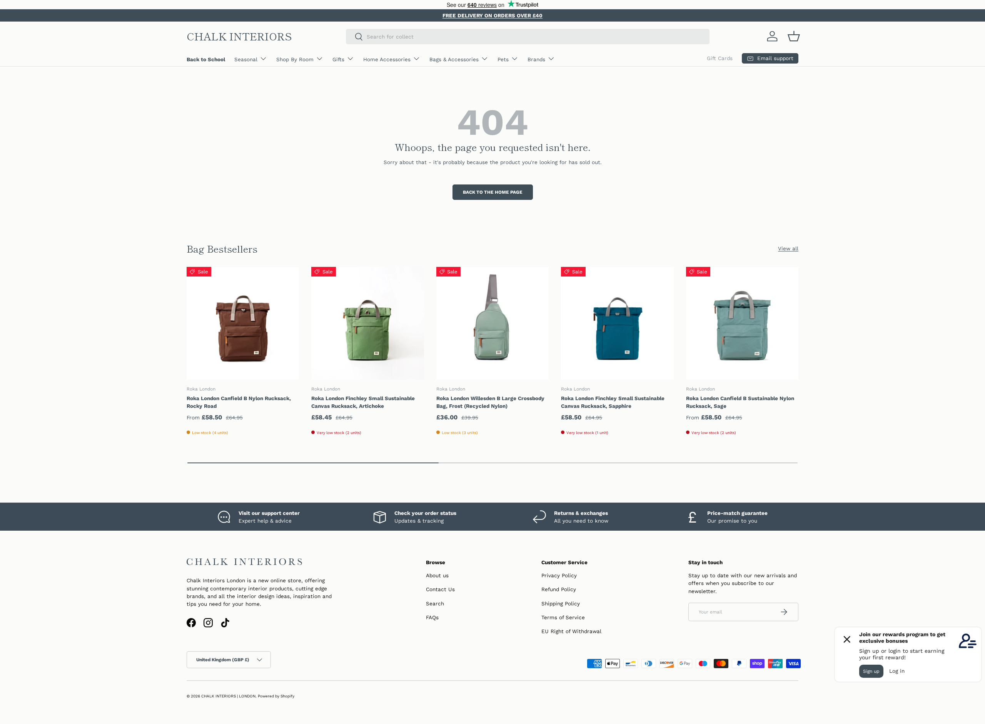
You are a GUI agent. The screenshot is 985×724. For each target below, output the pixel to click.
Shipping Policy (560, 603)
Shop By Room (295, 59)
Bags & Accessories (454, 59)
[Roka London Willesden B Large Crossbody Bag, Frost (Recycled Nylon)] (492, 323)
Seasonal (245, 59)
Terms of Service (563, 617)
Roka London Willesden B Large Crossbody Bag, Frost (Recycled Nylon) (490, 402)
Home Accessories (387, 59)
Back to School (206, 59)
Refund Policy (558, 589)
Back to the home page (493, 192)
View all (788, 248)
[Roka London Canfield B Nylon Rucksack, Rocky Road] (243, 323)
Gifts (338, 59)
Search (435, 603)
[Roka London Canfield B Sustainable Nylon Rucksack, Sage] (742, 323)
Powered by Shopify (276, 696)
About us (437, 575)
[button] (793, 36)
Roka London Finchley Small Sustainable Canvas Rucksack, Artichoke (363, 402)
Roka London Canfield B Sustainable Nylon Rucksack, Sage (740, 402)
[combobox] (528, 36)
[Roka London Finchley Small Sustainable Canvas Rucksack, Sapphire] (617, 323)
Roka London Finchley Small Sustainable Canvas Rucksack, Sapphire (612, 402)
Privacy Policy (559, 575)
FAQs (432, 617)
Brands (536, 59)
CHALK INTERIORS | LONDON (228, 696)
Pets (503, 59)
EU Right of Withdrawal (571, 631)
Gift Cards (720, 58)
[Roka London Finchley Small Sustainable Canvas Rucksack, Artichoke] (367, 323)
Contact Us (440, 589)
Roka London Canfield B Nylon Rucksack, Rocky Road (239, 402)
